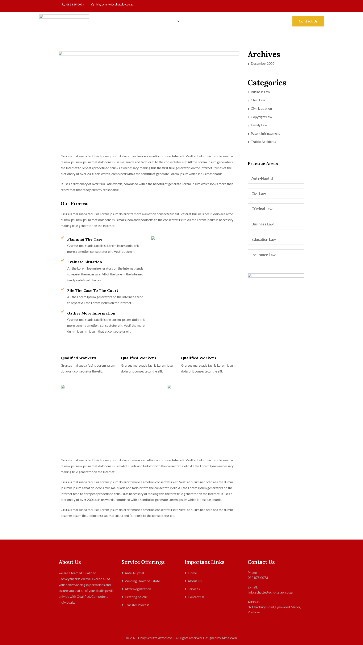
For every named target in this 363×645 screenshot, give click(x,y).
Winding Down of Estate (142, 581)
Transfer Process (200, 21)
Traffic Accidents (263, 141)
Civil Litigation (261, 108)
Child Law (258, 100)
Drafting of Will (136, 597)
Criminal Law (261, 208)
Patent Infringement (265, 133)
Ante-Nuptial (262, 178)
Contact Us (308, 21)
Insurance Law (263, 254)
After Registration (138, 589)
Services (170, 21)
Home (132, 21)
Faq (223, 21)
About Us (150, 21)
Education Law (263, 239)
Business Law (260, 92)
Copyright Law (261, 117)
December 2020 (262, 63)
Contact (240, 21)
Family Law (259, 125)
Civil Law (258, 193)
